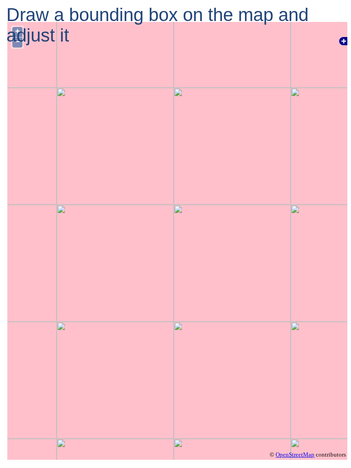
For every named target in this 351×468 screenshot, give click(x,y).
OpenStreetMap (295, 454)
